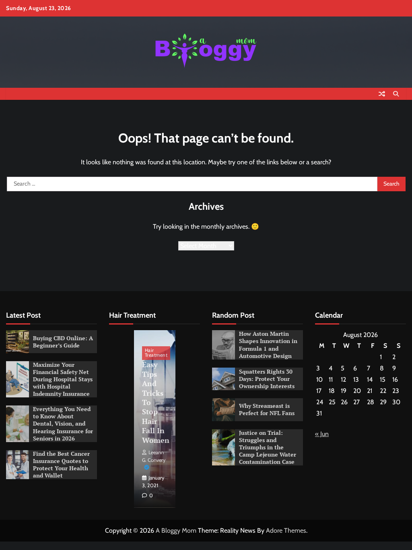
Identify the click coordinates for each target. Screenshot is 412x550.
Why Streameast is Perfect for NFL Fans (267, 409)
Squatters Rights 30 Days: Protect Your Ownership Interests (267, 379)
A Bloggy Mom (176, 530)
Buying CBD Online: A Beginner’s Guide (63, 342)
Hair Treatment (156, 352)
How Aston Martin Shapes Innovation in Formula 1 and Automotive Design (268, 344)
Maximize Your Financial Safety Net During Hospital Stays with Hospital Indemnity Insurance (63, 379)
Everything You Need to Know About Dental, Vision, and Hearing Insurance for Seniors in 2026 (63, 423)
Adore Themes (286, 530)
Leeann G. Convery (153, 456)
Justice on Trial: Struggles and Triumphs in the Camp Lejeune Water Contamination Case (267, 447)
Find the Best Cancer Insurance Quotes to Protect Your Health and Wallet (61, 464)
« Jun (322, 434)
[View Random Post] (382, 94)
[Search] (396, 94)
